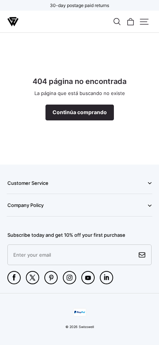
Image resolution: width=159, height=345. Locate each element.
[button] (116, 21)
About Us (16, 215)
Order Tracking (21, 193)
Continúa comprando (80, 112)
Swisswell (86, 327)
